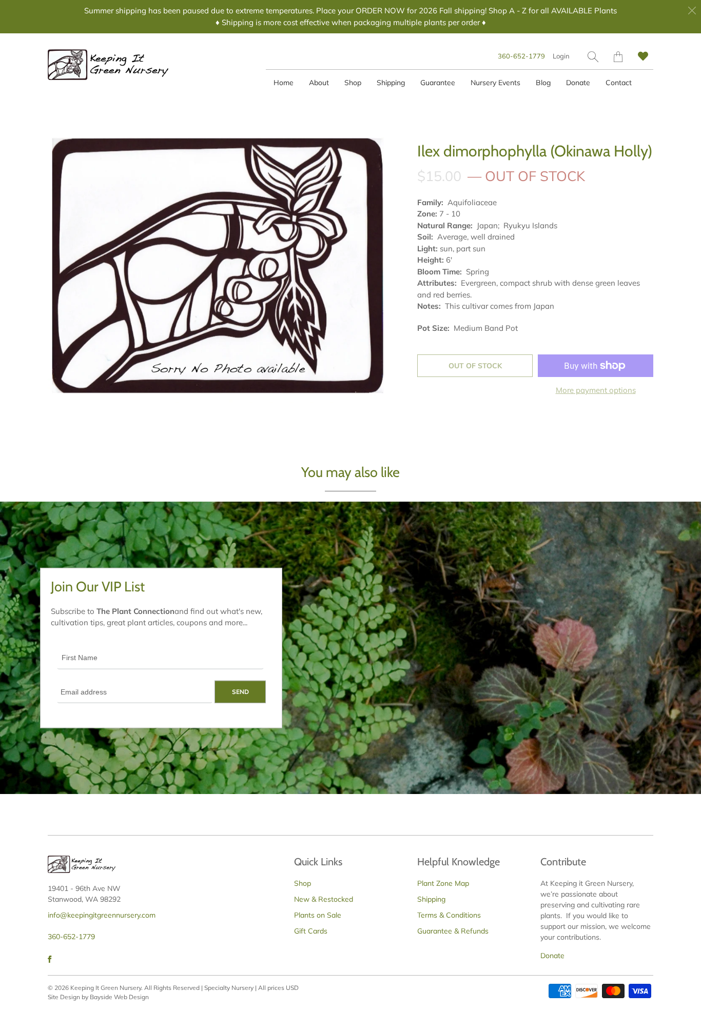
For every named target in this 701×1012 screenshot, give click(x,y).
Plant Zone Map (443, 883)
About (319, 82)
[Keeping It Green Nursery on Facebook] (49, 959)
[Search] (592, 56)
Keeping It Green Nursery (105, 987)
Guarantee (437, 82)
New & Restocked (323, 899)
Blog (543, 82)
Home (284, 82)
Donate (578, 82)
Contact (619, 82)
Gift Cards (310, 931)
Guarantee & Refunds (453, 931)
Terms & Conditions (449, 915)
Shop (352, 82)
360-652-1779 (521, 56)
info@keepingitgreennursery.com (101, 915)
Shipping (391, 82)
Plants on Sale (317, 915)
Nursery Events (495, 82)
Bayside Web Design (119, 997)
